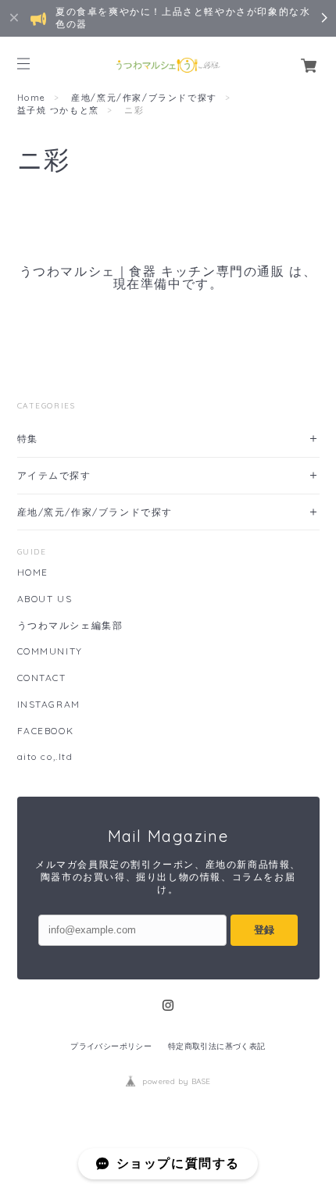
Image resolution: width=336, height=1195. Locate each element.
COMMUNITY (50, 651)
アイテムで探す (54, 475)
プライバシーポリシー (111, 1046)
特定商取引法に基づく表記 (217, 1046)
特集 (27, 438)
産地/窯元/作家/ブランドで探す (144, 97)
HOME (32, 572)
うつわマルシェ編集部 (70, 625)
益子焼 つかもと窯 (58, 110)
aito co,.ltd (45, 756)
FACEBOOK (45, 731)
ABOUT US (45, 599)
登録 (264, 930)
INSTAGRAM (48, 704)
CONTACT (41, 677)
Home (31, 97)
